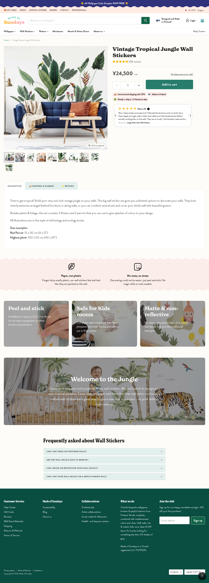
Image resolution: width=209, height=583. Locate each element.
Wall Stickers (26, 31)
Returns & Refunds (13, 530)
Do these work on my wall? (182, 74)
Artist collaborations (91, 512)
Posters (43, 31)
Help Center (199, 31)
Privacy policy (9, 570)
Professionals (79, 10)
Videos (23, 10)
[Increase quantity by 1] (139, 85)
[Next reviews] (190, 115)
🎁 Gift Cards (10, 10)
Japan (193, 572)
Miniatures (57, 31)
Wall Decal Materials (13, 521)
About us (98, 31)
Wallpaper (9, 31)
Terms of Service (12, 535)
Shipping (8, 526)
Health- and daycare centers (95, 521)
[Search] (145, 20)
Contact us (38, 570)
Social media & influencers (94, 517)
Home (6, 40)
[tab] (14, 186)
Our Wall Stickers (38, 10)
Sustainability (49, 507)
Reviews (53, 10)
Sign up (198, 520)
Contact (64, 10)
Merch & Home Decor (78, 31)
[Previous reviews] (115, 115)
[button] (193, 10)
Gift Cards (9, 512)
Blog (45, 512)
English (175, 572)
